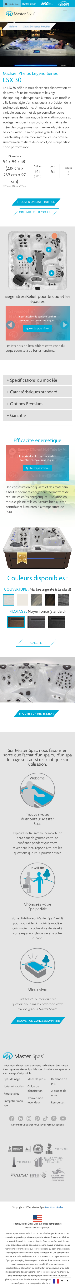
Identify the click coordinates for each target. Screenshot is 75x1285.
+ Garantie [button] (16, 415)
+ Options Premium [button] (25, 403)
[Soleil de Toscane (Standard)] (36, 600)
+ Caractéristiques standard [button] (32, 391)
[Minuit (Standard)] (56, 622)
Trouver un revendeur (36, 713)
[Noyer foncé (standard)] (16, 622)
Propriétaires (11, 1093)
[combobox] (61, 1281)
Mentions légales (54, 1207)
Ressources (58, 1102)
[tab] (37, 380)
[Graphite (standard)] (36, 622)
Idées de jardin (37, 1079)
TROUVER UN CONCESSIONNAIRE (37, 1020)
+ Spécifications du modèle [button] (32, 380)
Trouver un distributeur (36, 201)
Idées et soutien (14, 1086)
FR (62, 1281)
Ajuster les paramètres (37, 328)
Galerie (36, 642)
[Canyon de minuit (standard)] (50, 600)
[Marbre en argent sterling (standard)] (8, 600)
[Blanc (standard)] (22, 600)
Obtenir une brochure (36, 212)
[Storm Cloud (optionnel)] (63, 600)
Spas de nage (12, 1079)
